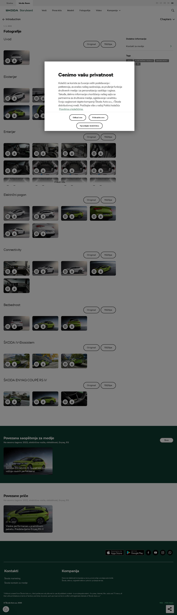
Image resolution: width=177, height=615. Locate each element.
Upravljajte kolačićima (89, 126)
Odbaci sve (77, 117)
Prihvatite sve (98, 117)
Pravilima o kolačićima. (71, 109)
